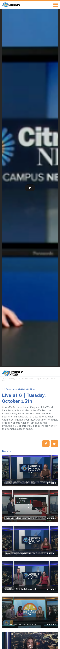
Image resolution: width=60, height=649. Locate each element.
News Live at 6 (22, 379)
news (11, 379)
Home (4, 379)
